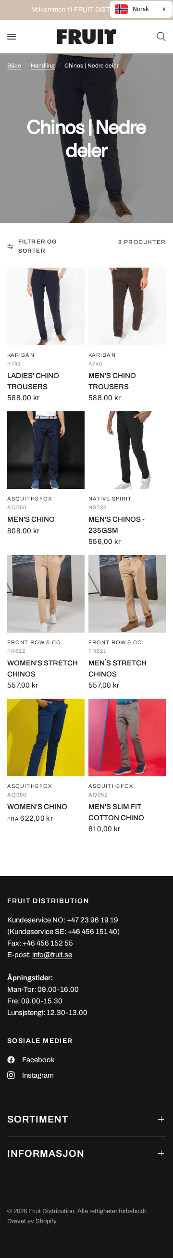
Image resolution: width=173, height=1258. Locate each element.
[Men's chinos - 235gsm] (127, 450)
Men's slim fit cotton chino (116, 812)
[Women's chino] (46, 737)
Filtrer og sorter (38, 246)
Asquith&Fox (29, 498)
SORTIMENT (37, 1119)
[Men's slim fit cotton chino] (127, 737)
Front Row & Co (34, 642)
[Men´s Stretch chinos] (127, 594)
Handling (43, 65)
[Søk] (159, 37)
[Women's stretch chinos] (46, 594)
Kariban (21, 355)
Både (14, 65)
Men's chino (31, 519)
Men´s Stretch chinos (117, 668)
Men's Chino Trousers (112, 381)
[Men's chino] (46, 450)
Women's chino (37, 807)
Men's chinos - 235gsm (116, 524)
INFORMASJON (46, 1153)
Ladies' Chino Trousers (33, 381)
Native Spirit (110, 498)
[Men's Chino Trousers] (127, 306)
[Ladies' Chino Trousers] (46, 306)
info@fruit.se (52, 955)
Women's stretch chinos (42, 668)
